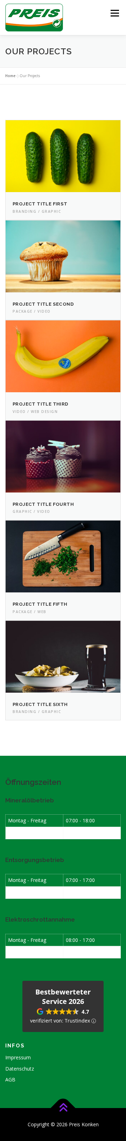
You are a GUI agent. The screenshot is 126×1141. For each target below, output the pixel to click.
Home (10, 75)
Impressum (18, 1057)
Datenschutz (19, 1068)
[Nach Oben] (63, 1107)
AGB (10, 1079)
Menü (114, 13)
